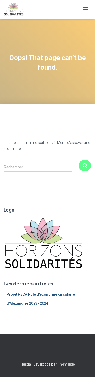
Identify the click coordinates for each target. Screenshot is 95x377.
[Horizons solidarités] (16, 9)
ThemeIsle (66, 364)
